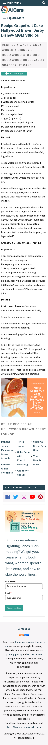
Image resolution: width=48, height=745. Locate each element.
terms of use (34, 654)
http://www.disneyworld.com (24, 727)
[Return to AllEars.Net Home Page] (20, 12)
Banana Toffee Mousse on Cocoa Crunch (7, 450)
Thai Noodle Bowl (37, 460)
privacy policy (14, 654)
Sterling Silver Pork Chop (39, 446)
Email (8, 593)
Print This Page (15, 73)
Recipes (8, 45)
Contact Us (24, 628)
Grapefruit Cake (17, 65)
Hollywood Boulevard (22, 60)
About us (20, 642)
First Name (10, 581)
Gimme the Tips (14, 608)
